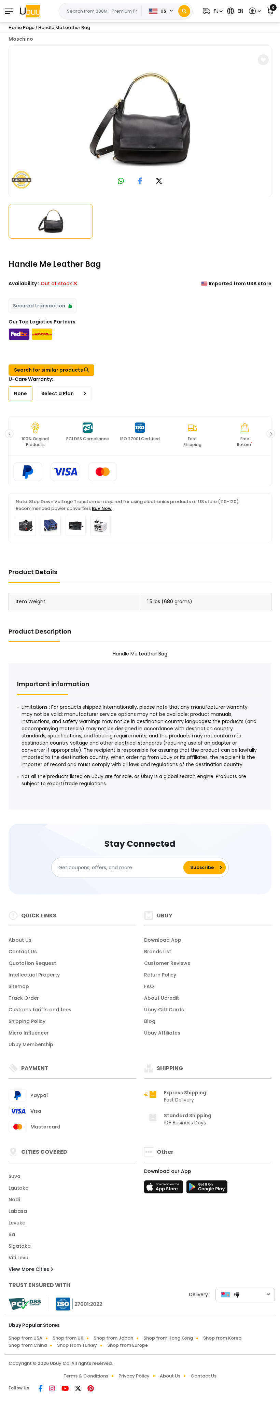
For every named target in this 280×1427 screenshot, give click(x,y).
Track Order (24, 998)
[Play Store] (206, 1188)
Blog (149, 1021)
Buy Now (102, 508)
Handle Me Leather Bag (64, 27)
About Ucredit (161, 998)
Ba (12, 1234)
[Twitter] (78, 1389)
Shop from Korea (222, 1338)
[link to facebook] (140, 181)
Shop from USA (25, 1338)
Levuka (17, 1222)
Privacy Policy (134, 1376)
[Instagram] (52, 1389)
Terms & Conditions (86, 1376)
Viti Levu (18, 1257)
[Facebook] (41, 1389)
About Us (20, 940)
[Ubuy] (30, 10)
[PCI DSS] (25, 1304)
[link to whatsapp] (121, 181)
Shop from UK (68, 1338)
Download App (162, 940)
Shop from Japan (113, 1338)
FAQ (149, 986)
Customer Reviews (167, 963)
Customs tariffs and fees (40, 1009)
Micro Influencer (29, 1032)
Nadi (14, 1199)
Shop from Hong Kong (168, 1338)
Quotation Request (32, 963)
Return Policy (160, 974)
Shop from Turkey (77, 1345)
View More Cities (30, 1269)
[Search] (184, 11)
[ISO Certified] (76, 1303)
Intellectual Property (34, 974)
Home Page (21, 27)
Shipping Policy (27, 1021)
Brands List (157, 951)
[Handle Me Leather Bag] (140, 120)
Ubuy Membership (31, 1044)
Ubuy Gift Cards (164, 1009)
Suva (14, 1176)
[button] (212, 11)
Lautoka (19, 1187)
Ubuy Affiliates (162, 1032)
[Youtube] (65, 1389)
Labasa (18, 1211)
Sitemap (19, 986)
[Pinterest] (91, 1389)
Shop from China (28, 1345)
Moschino (21, 39)
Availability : (24, 283)
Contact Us (23, 951)
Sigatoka (20, 1246)
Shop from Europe (127, 1345)
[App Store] (164, 1188)
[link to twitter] (159, 181)
